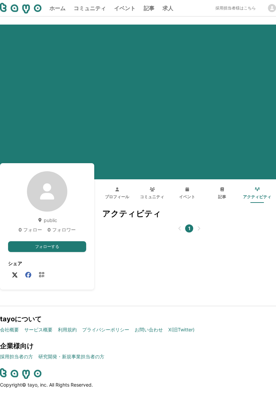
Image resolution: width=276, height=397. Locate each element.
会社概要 (9, 329)
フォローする (47, 246)
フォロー (30, 229)
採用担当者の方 (16, 356)
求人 (168, 8)
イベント (125, 8)
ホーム (57, 8)
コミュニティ (90, 8)
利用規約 (67, 329)
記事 (149, 8)
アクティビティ (257, 196)
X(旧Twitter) (181, 329)
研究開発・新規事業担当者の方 (71, 356)
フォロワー (61, 229)
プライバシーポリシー (105, 329)
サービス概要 (38, 329)
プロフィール (117, 196)
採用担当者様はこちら (235, 7)
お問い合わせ (149, 329)
